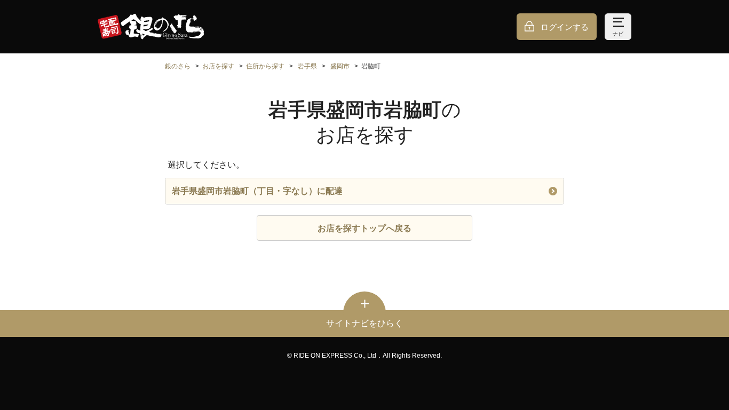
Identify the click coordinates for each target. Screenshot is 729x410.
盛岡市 (340, 66)
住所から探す (265, 66)
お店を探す (218, 66)
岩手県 (307, 66)
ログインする (565, 26)
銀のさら (178, 66)
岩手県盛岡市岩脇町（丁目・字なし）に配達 (257, 190)
